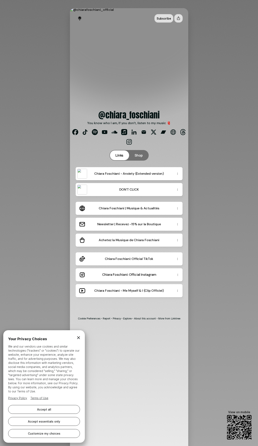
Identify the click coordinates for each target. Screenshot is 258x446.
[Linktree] (80, 18)
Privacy (117, 318)
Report (106, 318)
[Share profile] (178, 18)
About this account (145, 318)
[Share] (177, 173)
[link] (75, 132)
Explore (127, 318)
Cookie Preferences (89, 318)
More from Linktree (169, 318)
